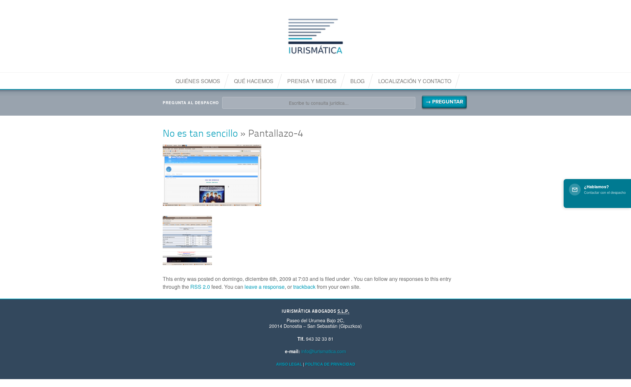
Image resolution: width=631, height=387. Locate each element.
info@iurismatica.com (323, 351)
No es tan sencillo (200, 134)
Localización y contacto (414, 81)
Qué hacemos (253, 81)
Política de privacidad (330, 364)
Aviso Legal (289, 364)
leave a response (265, 286)
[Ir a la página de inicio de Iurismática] (315, 36)
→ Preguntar (444, 102)
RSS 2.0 (200, 286)
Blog (357, 81)
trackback (304, 286)
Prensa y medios (312, 81)
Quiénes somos (197, 81)
